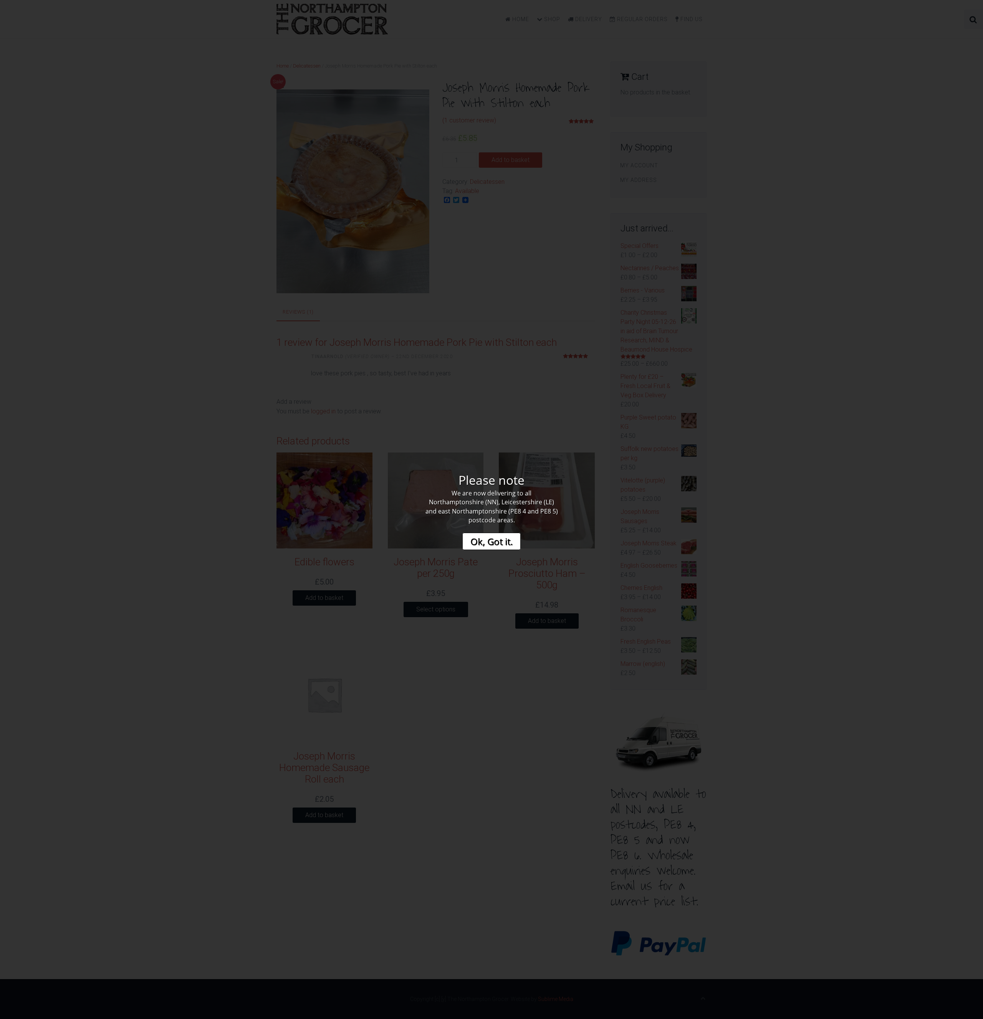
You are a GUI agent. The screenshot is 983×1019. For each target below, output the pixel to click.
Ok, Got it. (491, 541)
